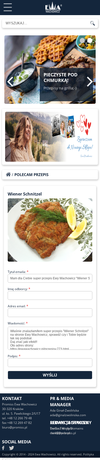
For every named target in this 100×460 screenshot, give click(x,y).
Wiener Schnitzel (25, 194)
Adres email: (18, 306)
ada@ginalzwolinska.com (68, 415)
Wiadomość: (18, 323)
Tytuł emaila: (18, 272)
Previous (10, 81)
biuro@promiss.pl (14, 427)
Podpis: (14, 356)
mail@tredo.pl (60, 433)
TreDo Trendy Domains (66, 428)
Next (90, 81)
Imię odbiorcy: (19, 289)
